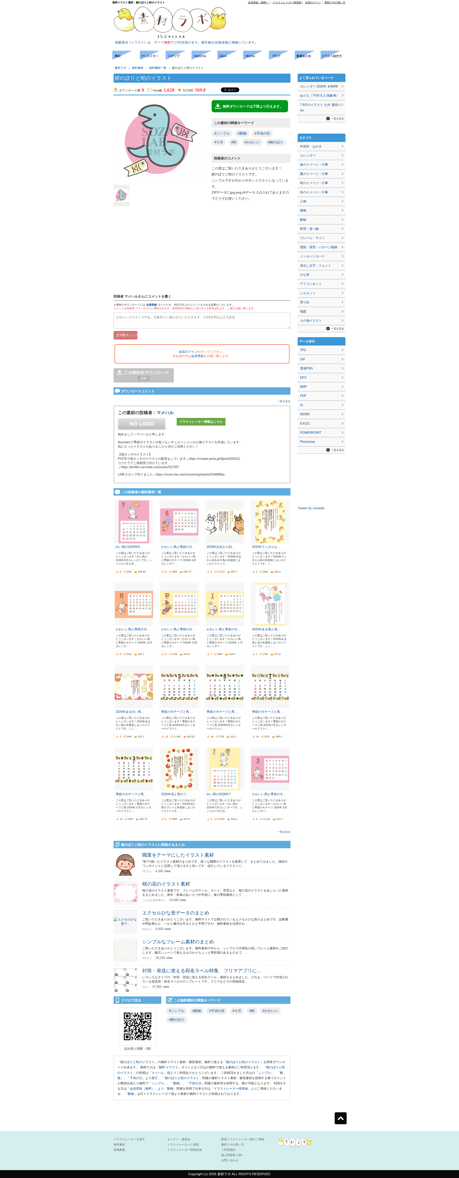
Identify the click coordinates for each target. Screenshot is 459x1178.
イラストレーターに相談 (183, 1144)
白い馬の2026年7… (220, 794)
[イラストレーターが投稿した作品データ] (256, 58)
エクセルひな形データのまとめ (175, 912)
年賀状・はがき (311, 146)
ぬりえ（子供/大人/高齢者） (319, 95)
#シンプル (222, 133)
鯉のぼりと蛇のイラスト (137, 1062)
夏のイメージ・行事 (314, 174)
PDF (303, 396)
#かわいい (252, 142)
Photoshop (307, 441)
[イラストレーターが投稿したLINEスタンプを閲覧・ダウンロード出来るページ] (178, 58)
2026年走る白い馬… (130, 711)
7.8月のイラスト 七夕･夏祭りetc (320, 107)
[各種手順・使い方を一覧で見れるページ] (333, 58)
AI (301, 405)
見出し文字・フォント (315, 265)
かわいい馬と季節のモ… (178, 547)
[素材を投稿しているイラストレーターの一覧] (153, 58)
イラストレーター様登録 (287, 2)
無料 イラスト (168, 1067)
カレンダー (308, 155)
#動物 (242, 133)
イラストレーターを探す (129, 1139)
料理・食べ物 (309, 229)
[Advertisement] (291, 14)
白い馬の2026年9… (129, 547)
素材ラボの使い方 (334, 2)
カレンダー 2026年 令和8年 (319, 86)
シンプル (264, 1073)
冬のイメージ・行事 (314, 192)
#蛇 (233, 142)
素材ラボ (120, 68)
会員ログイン (313, 2)
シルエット (308, 293)
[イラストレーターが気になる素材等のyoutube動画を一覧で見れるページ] (308, 58)
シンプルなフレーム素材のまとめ (178, 941)
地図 (303, 311)
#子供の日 (262, 133)
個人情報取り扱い (232, 1155)
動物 (176, 1083)
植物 (303, 210)
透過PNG (306, 368)
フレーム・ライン (312, 238)
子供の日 (136, 1078)
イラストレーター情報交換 (184, 1149)
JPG (303, 350)
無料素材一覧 (157, 68)
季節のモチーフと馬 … (177, 711)
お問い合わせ (229, 1160)
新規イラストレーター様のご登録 (242, 1139)
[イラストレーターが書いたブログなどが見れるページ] (282, 58)
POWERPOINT (310, 432)
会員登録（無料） (258, 2)
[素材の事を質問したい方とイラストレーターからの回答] (230, 58)
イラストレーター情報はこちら (201, 421)
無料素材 (137, 68)
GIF (302, 359)
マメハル (165, 412)
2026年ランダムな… (266, 547)
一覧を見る (283, 401)
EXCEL (305, 423)
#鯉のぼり (275, 142)
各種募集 (119, 1149)
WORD (305, 414)
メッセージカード (312, 256)
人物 (303, 201)
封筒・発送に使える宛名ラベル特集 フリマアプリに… (202, 970)
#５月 (218, 142)
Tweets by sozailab (311, 508)
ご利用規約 (228, 1149)
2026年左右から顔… (221, 547)
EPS (303, 377)
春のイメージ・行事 (314, 164)
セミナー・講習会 (178, 1139)
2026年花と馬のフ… (175, 794)
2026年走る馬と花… (266, 629)
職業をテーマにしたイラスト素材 (178, 855)
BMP (303, 387)
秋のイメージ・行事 (314, 183)
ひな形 (304, 274)
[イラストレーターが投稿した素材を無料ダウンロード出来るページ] (126, 58)
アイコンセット (311, 284)
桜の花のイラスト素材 (166, 883)
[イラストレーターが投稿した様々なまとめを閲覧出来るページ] (204, 58)
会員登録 (151, 304)
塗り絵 (304, 302)
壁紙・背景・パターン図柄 (318, 247)
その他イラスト (311, 320)
